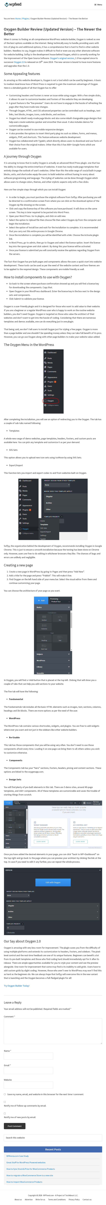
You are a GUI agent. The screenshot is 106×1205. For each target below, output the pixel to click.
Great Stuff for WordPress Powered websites (26, 1162)
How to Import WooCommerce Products (24, 1182)
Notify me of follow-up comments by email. (25, 1105)
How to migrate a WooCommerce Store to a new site (29, 1175)
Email (7, 1065)
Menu (99, 4)
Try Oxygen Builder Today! (16, 985)
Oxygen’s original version (62, 58)
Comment (9, 1016)
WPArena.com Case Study (17, 1156)
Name (7, 1050)
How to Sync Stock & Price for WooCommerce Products (30, 1169)
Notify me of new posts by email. (20, 1117)
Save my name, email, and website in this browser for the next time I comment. (45, 1094)
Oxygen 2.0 (19, 62)
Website (8, 1079)
